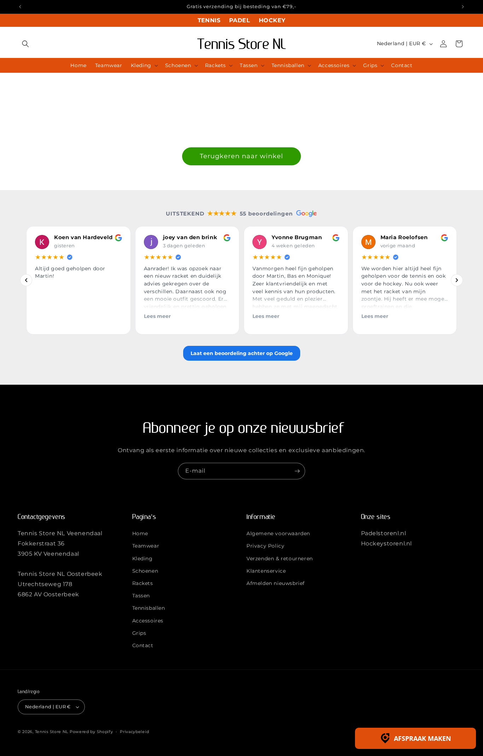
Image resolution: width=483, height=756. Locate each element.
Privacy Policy (265, 546)
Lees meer (157, 316)
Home (140, 533)
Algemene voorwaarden (278, 533)
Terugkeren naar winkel (241, 156)
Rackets (142, 583)
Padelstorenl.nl (383, 533)
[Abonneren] (297, 471)
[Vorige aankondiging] (20, 6)
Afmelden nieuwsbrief (275, 583)
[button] (25, 44)
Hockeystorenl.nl (386, 543)
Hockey (272, 20)
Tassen (141, 595)
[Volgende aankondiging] (463, 6)
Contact (142, 645)
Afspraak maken (422, 738)
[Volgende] (457, 280)
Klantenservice (266, 571)
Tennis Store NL (52, 731)
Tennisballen (148, 608)
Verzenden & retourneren (279, 558)
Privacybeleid (134, 731)
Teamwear (145, 546)
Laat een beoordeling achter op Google (242, 353)
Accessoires (148, 621)
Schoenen (145, 571)
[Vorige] (26, 280)
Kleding (142, 558)
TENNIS (209, 20)
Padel (239, 20)
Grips (139, 633)
